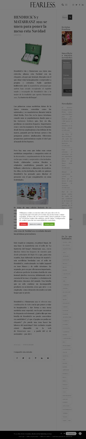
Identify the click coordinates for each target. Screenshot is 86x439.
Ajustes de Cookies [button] (35, 224)
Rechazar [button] (24, 224)
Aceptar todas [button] (49, 224)
